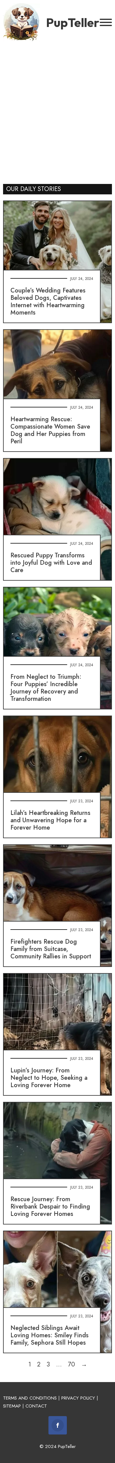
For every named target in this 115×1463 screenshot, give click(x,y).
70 (71, 1364)
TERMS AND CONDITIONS (30, 1398)
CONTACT (36, 1406)
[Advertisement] (57, 111)
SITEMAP (12, 1406)
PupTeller (72, 22)
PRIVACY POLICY (78, 1398)
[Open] (106, 22)
